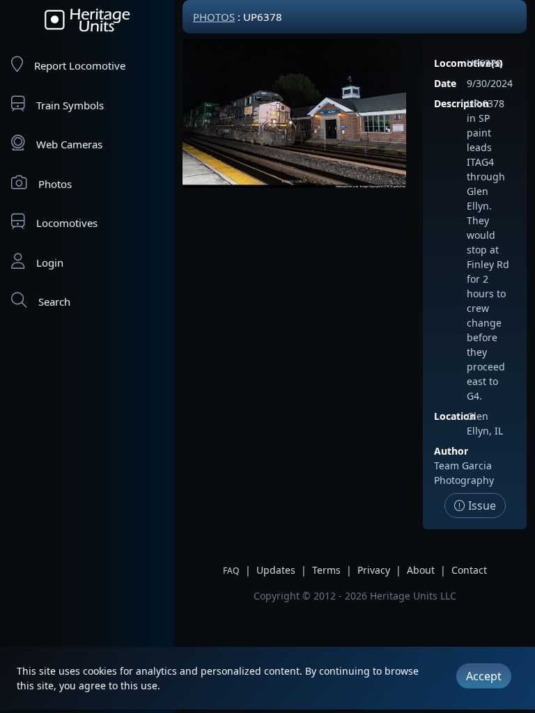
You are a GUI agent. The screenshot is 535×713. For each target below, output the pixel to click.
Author (451, 450)
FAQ (231, 571)
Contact (469, 570)
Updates (275, 570)
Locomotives (67, 223)
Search (54, 301)
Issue (480, 505)
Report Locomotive (79, 65)
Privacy (373, 570)
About (421, 570)
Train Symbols (70, 105)
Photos (55, 184)
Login (49, 262)
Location (455, 416)
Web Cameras (69, 144)
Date (445, 83)
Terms (326, 570)
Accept (484, 676)
